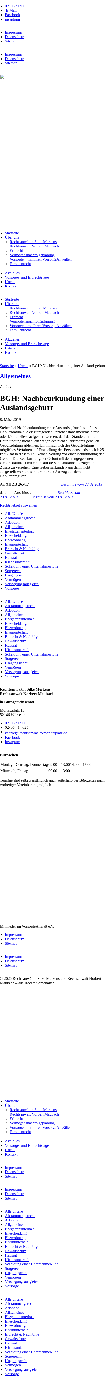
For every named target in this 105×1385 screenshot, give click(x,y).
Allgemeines (15, 376)
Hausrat (11, 557)
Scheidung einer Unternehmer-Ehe (31, 566)
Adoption (12, 522)
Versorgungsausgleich (22, 584)
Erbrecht (16, 250)
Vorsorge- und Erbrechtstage (27, 277)
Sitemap (11, 41)
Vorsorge (12, 588)
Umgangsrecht (16, 575)
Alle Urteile (14, 514)
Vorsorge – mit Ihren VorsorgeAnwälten (41, 259)
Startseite (12, 233)
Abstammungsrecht (20, 518)
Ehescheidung (16, 535)
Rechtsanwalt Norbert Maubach (34, 246)
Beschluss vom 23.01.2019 (81, 484)
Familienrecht (20, 264)
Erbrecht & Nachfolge (22, 549)
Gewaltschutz (15, 553)
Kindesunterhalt (17, 562)
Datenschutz (14, 37)
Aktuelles (12, 273)
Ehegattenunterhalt (19, 531)
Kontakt (11, 286)
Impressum (13, 32)
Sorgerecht (13, 571)
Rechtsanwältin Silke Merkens (33, 242)
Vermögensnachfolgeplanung (32, 255)
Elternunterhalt (16, 544)
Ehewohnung (15, 540)
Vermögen (13, 579)
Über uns (12, 237)
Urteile (10, 282)
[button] (5, 386)
